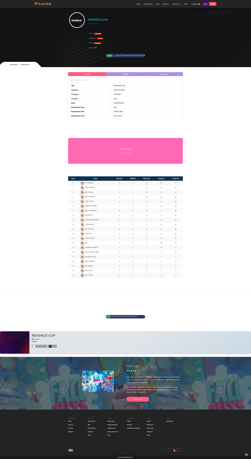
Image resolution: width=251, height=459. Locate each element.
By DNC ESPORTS (93, 23)
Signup (213, 4)
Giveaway (194, 4)
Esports (165, 4)
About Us (176, 4)
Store (186, 4)
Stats (157, 4)
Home (138, 4)
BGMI (53, 346)
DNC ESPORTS (14, 64)
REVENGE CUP (43, 335)
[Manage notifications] (246, 454)
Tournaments (148, 4)
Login (205, 4)
